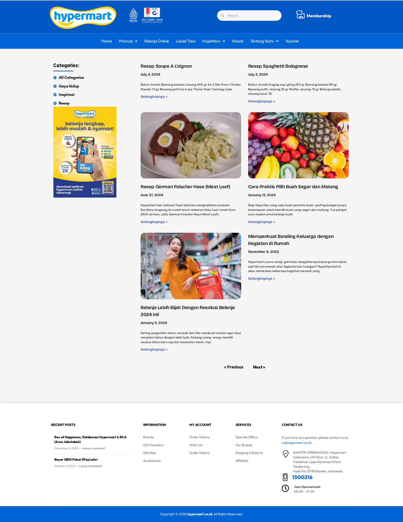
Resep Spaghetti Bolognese (278, 66)
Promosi (126, 40)
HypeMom (211, 40)
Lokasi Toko (186, 40)
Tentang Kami (262, 40)
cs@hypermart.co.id (296, 443)
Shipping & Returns (249, 453)
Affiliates (242, 461)
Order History (199, 437)
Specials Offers (247, 437)
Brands (148, 437)
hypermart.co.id (200, 514)
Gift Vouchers (153, 445)
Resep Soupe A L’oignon (166, 66)
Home (106, 40)
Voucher (292, 40)
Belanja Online (156, 40)
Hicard (237, 40)
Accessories (152, 461)
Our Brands (244, 445)
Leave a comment (93, 448)
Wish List (195, 445)
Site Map (149, 453)
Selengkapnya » (154, 96)
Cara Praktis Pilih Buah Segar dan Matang (293, 186)
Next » (259, 367)
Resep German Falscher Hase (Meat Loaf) (185, 186)
